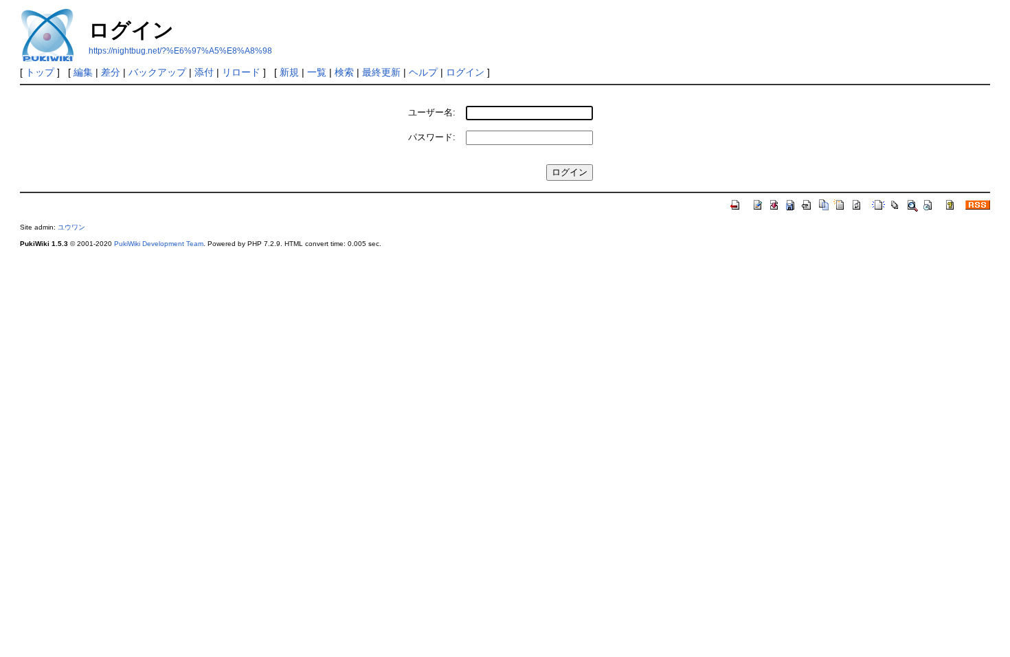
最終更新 (381, 72)
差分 (110, 72)
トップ (39, 72)
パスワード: (432, 137)
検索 (344, 72)
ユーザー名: (432, 112)
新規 (289, 72)
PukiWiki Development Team (158, 243)
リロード (241, 72)
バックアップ (157, 72)
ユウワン (71, 227)
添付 (204, 72)
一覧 (316, 72)
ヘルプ (423, 72)
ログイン (465, 72)
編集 (83, 72)
